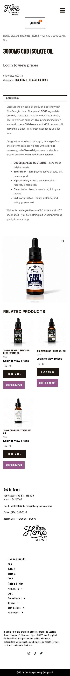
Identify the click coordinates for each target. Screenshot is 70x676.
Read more (14, 374)
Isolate (35, 35)
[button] (63, 241)
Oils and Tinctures (20, 35)
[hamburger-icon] (62, 10)
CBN (17, 80)
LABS (10, 593)
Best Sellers (14, 607)
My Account (14, 612)
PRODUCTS (13, 588)
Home (6, 35)
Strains (11, 603)
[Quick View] (9, 366)
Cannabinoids (15, 598)
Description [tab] (12, 98)
